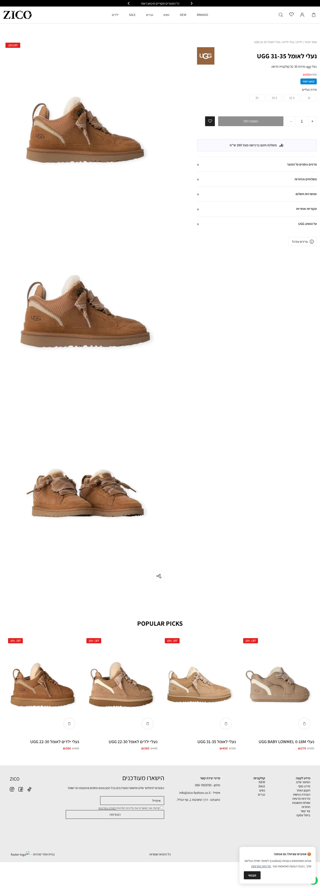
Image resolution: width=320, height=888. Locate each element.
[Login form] (302, 15)
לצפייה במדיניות (107, 808)
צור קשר (305, 811)
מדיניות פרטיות (301, 798)
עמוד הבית (311, 42)
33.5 (274, 98)
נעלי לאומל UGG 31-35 (216, 741)
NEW (262, 782)
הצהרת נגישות (301, 794)
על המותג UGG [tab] (307, 224)
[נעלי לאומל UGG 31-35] (199, 685)
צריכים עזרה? (300, 241)
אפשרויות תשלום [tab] (306, 194)
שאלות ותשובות (301, 803)
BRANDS (202, 15)
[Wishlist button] (291, 14)
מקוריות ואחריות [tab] (306, 209)
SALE (261, 786)
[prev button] (191, 3)
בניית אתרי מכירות (44, 854)
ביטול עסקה (303, 815)
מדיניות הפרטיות (261, 866)
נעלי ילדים (288, 42)
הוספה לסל (250, 121)
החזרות (305, 807)
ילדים (299, 42)
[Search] (281, 15)
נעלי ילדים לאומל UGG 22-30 (133, 741)
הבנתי (252, 875)
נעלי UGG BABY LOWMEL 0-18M (286, 741)
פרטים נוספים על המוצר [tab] (302, 164)
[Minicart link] (314, 15)
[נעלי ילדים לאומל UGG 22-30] (120, 685)
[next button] (128, 3)
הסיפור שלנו (303, 782)
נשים (262, 790)
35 (256, 98)
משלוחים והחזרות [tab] (306, 179)
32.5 (292, 98)
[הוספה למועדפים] (210, 121)
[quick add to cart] (304, 723)
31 (309, 98)
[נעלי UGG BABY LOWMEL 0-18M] (277, 685)
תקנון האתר (303, 790)
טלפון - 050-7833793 (207, 785)
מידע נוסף (304, 786)
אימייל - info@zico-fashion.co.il (199, 793)
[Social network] (29, 789)
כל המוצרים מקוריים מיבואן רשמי (160, 3)
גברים (261, 794)
